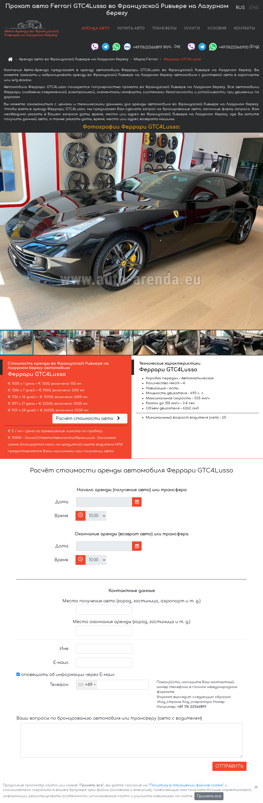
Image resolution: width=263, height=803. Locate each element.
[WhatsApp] (116, 47)
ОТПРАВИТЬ (229, 766)
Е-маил (60, 662)
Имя (64, 648)
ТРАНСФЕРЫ (164, 28)
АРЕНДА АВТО (96, 28)
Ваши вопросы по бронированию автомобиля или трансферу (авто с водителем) (109, 718)
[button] (50, 342)
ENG (253, 7)
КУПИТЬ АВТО (131, 28)
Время (61, 516)
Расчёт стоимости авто (85, 418)
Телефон (59, 684)
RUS (240, 7)
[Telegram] (105, 47)
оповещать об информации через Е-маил (67, 674)
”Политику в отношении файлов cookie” (186, 785)
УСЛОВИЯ (217, 28)
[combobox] (86, 684)
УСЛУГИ (192, 28)
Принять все (209, 796)
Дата (61, 502)
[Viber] (95, 47)
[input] (104, 502)
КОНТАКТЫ (244, 28)
